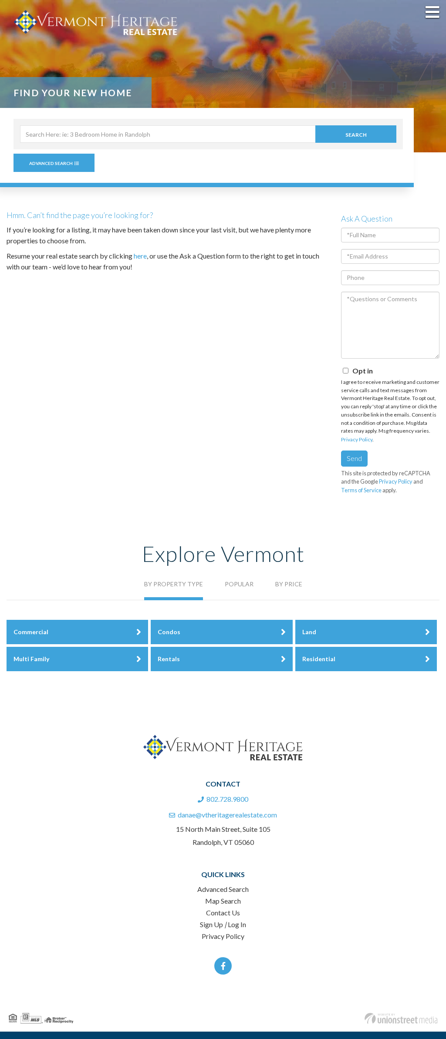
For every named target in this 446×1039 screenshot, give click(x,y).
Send (354, 458)
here (140, 256)
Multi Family (31, 658)
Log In (237, 924)
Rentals (169, 658)
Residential (318, 658)
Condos (169, 632)
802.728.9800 (227, 799)
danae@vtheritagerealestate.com (227, 814)
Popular (239, 584)
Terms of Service (361, 490)
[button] (355, 134)
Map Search (223, 901)
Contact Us (223, 912)
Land (309, 632)
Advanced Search (51, 163)
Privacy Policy (356, 439)
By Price (288, 584)
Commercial (31, 632)
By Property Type (173, 584)
